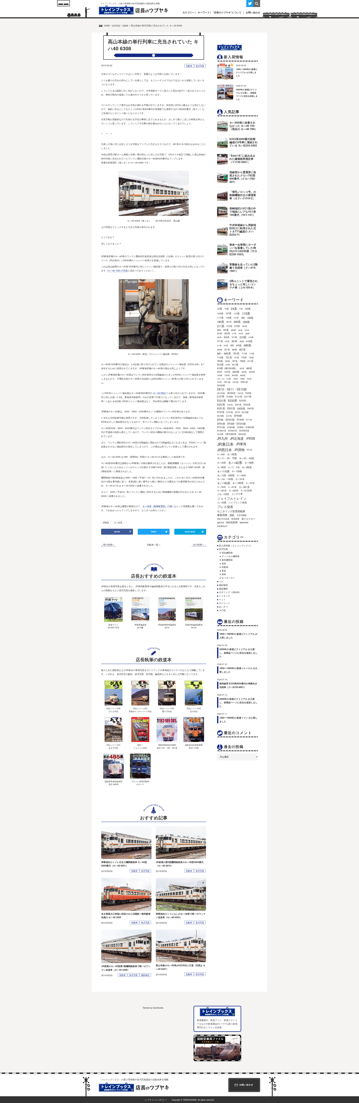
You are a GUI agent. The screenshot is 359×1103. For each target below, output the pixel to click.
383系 (242, 341)
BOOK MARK (194, 531)
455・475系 (235, 345)
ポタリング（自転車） (230, 592)
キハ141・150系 (225, 479)
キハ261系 (244, 487)
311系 (234, 337)
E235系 (242, 400)
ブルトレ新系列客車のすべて (140, 783)
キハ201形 (232, 486)
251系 (247, 330)
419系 (226, 345)
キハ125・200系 (225, 475)
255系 (227, 333)
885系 (219, 371)
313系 (242, 337)
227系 (240, 330)
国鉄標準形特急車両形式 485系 (113, 783)
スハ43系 (221, 502)
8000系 (235, 375)
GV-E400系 (244, 430)
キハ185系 (237, 483)
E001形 (240, 393)
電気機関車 (227, 552)
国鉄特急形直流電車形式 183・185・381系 (167, 746)
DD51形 (244, 381)
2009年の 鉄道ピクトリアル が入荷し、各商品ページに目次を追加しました (238, 653)
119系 (228, 317)
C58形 (242, 378)
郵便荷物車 (244, 522)
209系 (246, 322)
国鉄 (232, 515)
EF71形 (249, 419)
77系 (241, 308)
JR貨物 (239, 449)
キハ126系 (241, 475)
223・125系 (223, 330)
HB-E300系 (230, 434)
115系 (246, 313)
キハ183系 (223, 483)
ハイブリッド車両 (237, 502)
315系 (250, 337)
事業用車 (222, 515)
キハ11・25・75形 (227, 458)
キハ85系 (247, 467)
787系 (235, 360)
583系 (234, 349)
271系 (234, 333)
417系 (219, 345)
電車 (224, 563)
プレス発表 (225, 506)
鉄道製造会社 (222, 526)
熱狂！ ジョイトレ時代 (140, 746)
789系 (242, 361)
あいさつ (223, 606)
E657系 (250, 408)
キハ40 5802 (159, 393)
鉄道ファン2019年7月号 (113, 626)
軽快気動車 (232, 522)
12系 (219, 308)
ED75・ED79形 (241, 412)
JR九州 (222, 438)
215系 (237, 326)
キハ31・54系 (246, 458)
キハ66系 (221, 467)
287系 (219, 337)
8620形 (242, 375)
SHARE (117, 531)
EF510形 (221, 427)
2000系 (235, 371)
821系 (242, 368)
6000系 (252, 371)
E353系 (246, 404)
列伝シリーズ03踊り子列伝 (167, 710)
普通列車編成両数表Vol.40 (194, 626)
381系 (234, 341)
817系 (235, 364)
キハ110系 (223, 471)
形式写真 (200, 65)
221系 (244, 326)
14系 (226, 308)
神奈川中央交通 (223, 519)
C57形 (235, 378)
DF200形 (231, 393)
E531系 (231, 408)
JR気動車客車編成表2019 (167, 626)
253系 (219, 333)
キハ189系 (221, 486)
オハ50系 (232, 454)
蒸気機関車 (227, 559)
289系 (226, 337)
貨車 (224, 574)
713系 (251, 353)
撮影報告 (145, 975)
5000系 (244, 371)
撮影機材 (223, 588)
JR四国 (250, 438)
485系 (247, 345)
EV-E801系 (232, 430)
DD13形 (227, 382)
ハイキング (224, 595)
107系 (228, 313)
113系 (236, 313)
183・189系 (247, 317)
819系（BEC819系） (227, 368)
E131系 (238, 396)
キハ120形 (237, 471)
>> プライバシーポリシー (156, 1099)
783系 (220, 361)
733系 (244, 357)
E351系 (238, 404)
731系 (236, 357)
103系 (248, 308)
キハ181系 (239, 478)
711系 (244, 353)
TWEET (154, 531)
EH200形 (231, 427)
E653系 (241, 408)
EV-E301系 (221, 430)
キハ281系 (221, 490)
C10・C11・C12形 (224, 378)
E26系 (248, 393)
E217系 (247, 396)
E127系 (220, 396)
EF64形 (238, 415)
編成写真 (220, 522)
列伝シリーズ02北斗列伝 (194, 710)
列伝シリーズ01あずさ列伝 (113, 746)
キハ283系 (233, 490)
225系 (233, 329)
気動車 (189, 65)
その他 (222, 610)
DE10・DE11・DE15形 (232, 389)
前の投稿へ (108, 544)
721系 (228, 357)
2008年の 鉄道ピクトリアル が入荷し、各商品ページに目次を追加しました (238, 702)
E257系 (221, 404)
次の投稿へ (198, 544)
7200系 (227, 375)
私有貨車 (235, 518)
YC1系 (249, 449)
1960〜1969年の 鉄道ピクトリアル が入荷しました (246, 72)
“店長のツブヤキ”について (227, 12)
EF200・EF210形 (236, 423)
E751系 (229, 412)
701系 (236, 353)
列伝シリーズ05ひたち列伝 (113, 710)
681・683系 (224, 353)
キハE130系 (246, 490)
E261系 (230, 404)
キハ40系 (118, 522)
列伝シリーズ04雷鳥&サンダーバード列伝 (140, 710)
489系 (219, 349)
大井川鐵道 (242, 515)
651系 (242, 349)
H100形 (220, 434)
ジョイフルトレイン (231, 498)
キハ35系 (221, 462)
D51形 (219, 382)
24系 (234, 308)
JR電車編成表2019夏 (140, 626)
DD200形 (221, 385)
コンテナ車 (237, 494)
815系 (228, 364)
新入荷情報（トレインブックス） (236, 545)
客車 (224, 570)
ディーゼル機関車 (231, 556)
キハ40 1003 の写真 (118, 270)
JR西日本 (224, 449)
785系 (227, 361)
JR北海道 (237, 438)
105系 (220, 313)
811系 (250, 361)
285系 (247, 333)
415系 (249, 341)
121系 (236, 317)
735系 (251, 357)
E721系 (220, 412)
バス (221, 581)
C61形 (249, 378)
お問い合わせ (253, 12)
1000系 (227, 371)
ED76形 (220, 415)
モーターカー (228, 577)
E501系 (221, 408)
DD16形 (235, 382)
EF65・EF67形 (225, 419)
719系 (220, 357)
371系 (220, 341)
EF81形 (221, 423)
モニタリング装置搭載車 (231, 511)
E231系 (221, 400)
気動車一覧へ (153, 544)
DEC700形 (221, 393)
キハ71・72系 (234, 467)
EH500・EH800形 (245, 427)
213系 (229, 326)
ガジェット (224, 603)
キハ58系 (249, 462)
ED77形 (229, 416)
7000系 (219, 375)
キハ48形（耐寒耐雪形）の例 (157, 506)
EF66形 (240, 419)
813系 (220, 364)
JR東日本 (225, 444)
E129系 (229, 396)
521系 (227, 349)
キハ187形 (250, 483)
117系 (220, 317)
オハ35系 (221, 454)
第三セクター (248, 518)
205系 (237, 322)
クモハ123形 (223, 494)
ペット (222, 599)
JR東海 (106, 522)
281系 (241, 333)
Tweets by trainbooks (152, 1007)
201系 (228, 321)
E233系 (232, 400)
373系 (227, 341)
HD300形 (242, 434)
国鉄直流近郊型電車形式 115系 (194, 746)
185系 (220, 322)
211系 (220, 326)
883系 (249, 368)
